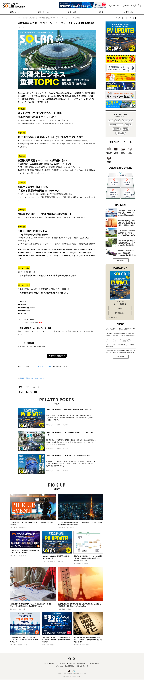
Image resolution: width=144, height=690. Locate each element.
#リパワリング (127, 121)
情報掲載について (82, 663)
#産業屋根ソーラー (116, 125)
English (118, 18)
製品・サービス (43, 12)
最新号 (120, 308)
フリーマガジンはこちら (68, 663)
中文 (125, 18)
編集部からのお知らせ (30, 18)
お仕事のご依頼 (129, 5)
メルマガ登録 (115, 5)
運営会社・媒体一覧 (82, 666)
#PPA (117, 121)
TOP (19, 18)
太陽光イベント (129, 12)
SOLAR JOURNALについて (52, 663)
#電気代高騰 (120, 133)
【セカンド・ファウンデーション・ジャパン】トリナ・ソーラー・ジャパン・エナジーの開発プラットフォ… (120, 340)
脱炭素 (100, 12)
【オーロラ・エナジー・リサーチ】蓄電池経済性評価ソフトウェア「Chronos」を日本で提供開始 (120, 329)
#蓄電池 (125, 129)
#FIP (110, 121)
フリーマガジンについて (42, 366)
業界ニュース (14, 12)
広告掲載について (94, 663)
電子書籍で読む (120, 313)
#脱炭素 (128, 125)
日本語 (132, 18)
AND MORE (120, 260)
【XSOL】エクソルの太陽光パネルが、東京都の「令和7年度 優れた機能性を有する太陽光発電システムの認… (120, 334)
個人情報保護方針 (70, 666)
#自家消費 (116, 129)
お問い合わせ (59, 666)
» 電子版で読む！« (57, 355)
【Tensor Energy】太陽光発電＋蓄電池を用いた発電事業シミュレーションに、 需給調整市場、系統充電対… (120, 351)
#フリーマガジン (31, 387)
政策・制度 (72, 12)
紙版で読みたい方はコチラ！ (33, 378)
